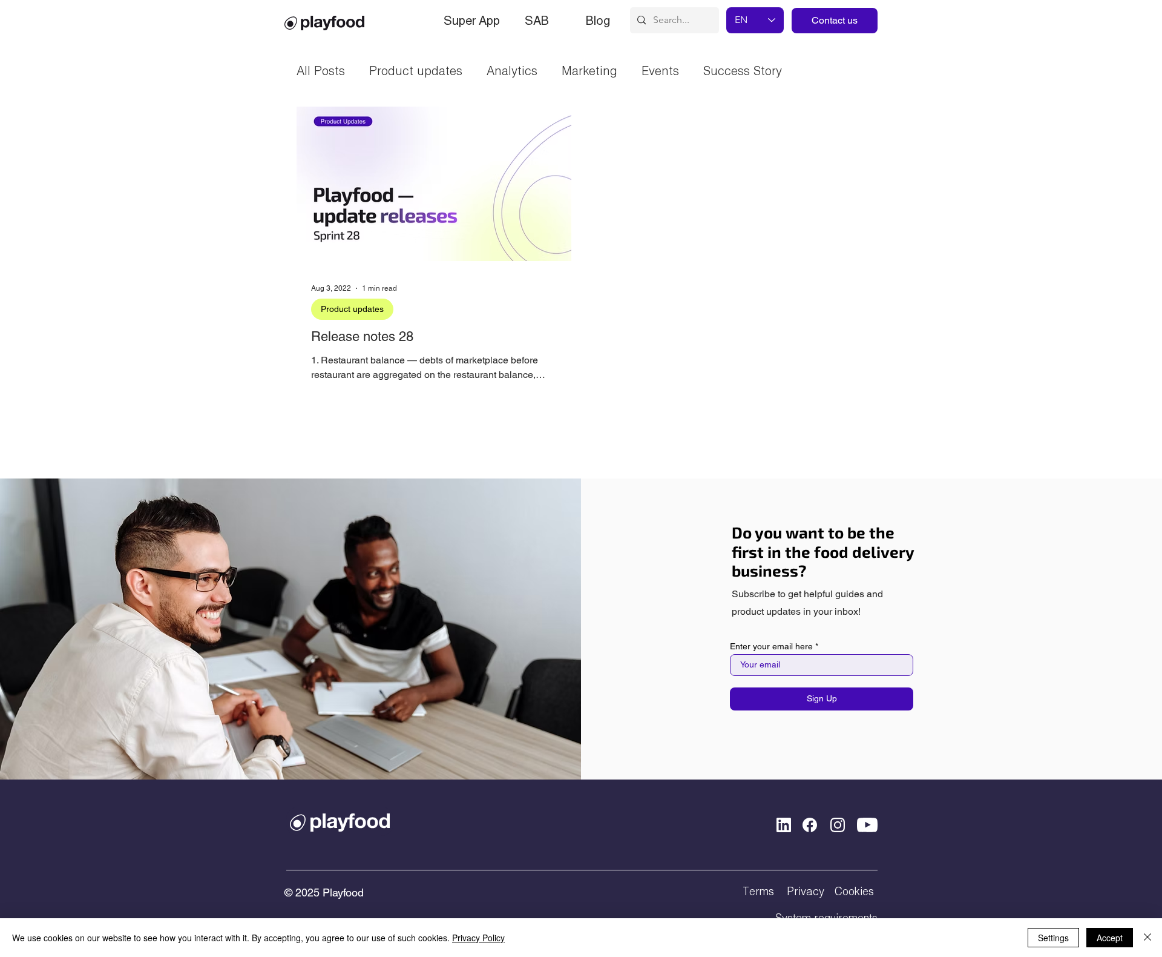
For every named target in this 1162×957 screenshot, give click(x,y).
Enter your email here (771, 646)
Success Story (742, 70)
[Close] (1147, 937)
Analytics (512, 70)
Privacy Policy (478, 938)
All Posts (321, 70)
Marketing (589, 70)
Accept (1110, 938)
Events (660, 70)
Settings (1053, 938)
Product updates (415, 70)
